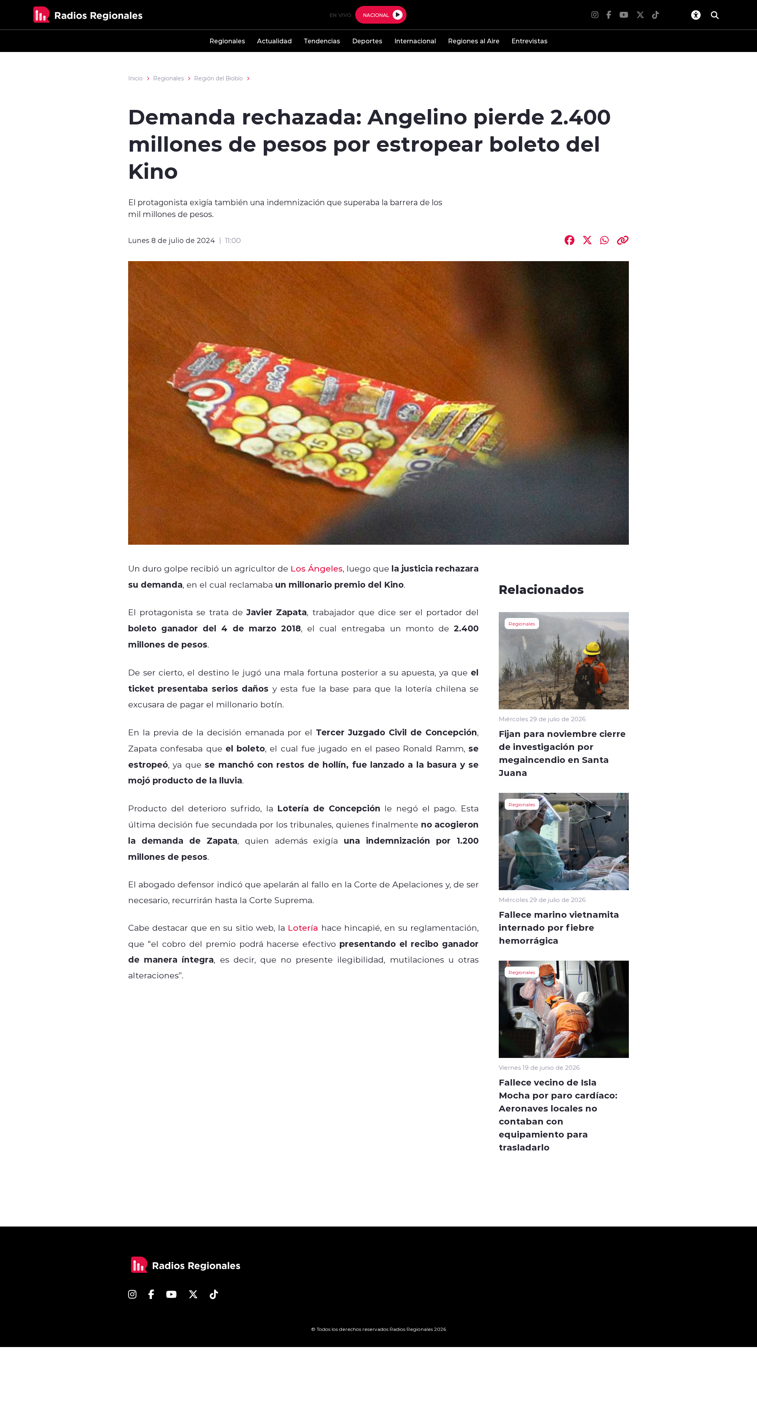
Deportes (367, 41)
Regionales (227, 41)
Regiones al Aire (474, 41)
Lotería (303, 927)
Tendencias (322, 41)
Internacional (415, 41)
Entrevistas (529, 41)
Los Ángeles (317, 568)
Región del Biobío (218, 78)
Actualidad (274, 41)
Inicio (135, 78)
